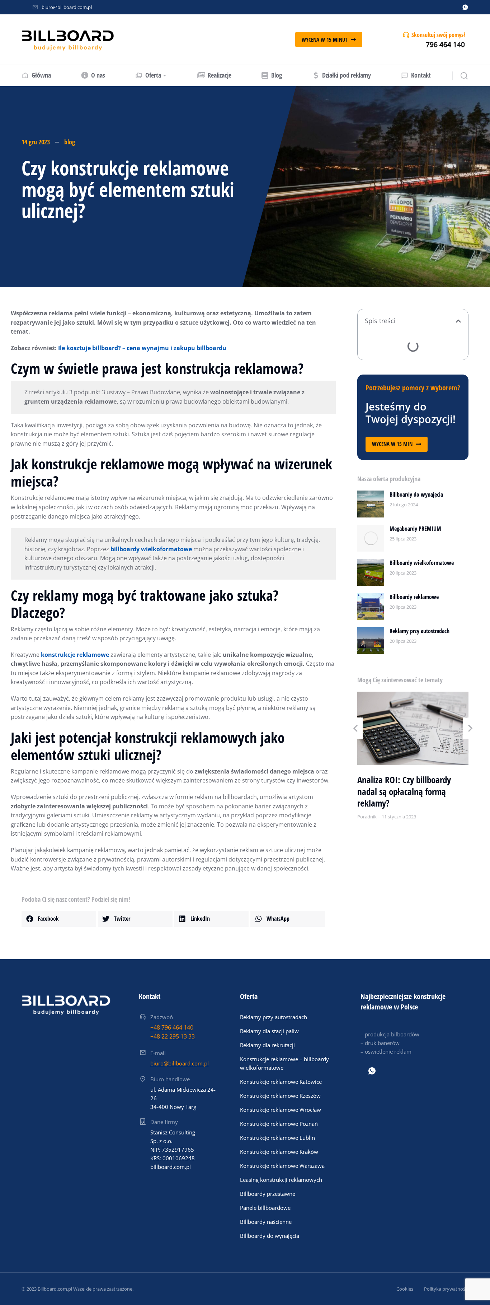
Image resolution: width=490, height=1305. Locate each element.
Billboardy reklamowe (414, 597)
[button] (59, 919)
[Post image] (370, 504)
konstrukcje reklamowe (75, 655)
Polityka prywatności (446, 1289)
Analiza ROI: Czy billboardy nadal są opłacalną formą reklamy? (404, 791)
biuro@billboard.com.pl (67, 7)
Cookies (404, 1289)
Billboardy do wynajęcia (416, 494)
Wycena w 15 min (392, 443)
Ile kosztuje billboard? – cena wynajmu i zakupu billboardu (142, 348)
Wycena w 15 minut (324, 39)
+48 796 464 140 (171, 1027)
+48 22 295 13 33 (172, 1036)
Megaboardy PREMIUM (415, 529)
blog (69, 142)
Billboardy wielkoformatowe (422, 563)
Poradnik (367, 816)
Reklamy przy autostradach (419, 631)
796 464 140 (445, 44)
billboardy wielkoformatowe (151, 549)
